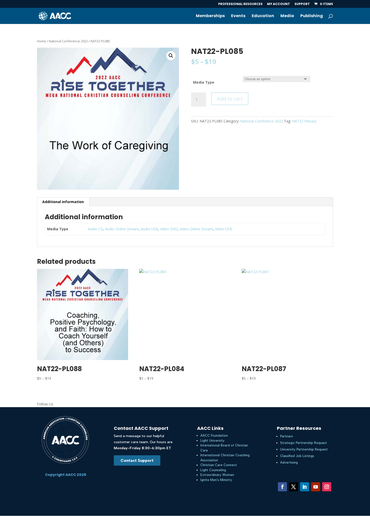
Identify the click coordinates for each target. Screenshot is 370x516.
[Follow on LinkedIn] (304, 486)
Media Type (203, 82)
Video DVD (169, 229)
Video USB (223, 229)
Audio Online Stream (122, 229)
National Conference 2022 (68, 41)
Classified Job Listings (297, 456)
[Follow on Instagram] (326, 486)
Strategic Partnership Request (303, 443)
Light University (212, 440)
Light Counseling (213, 470)
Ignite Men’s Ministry (216, 480)
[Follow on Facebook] (282, 486)
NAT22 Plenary (304, 121)
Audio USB (149, 229)
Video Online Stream (196, 229)
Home (41, 41)
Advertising (289, 462)
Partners (286, 436)
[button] (170, 55)
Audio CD (95, 229)
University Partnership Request (304, 449)
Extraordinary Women (217, 475)
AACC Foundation (214, 435)
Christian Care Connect (218, 465)
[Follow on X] (293, 486)
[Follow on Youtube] (315, 486)
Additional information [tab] (63, 201)
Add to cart (230, 98)
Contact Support (137, 460)
